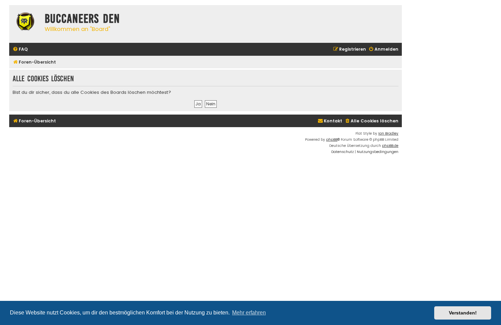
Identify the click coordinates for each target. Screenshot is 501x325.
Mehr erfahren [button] (249, 312)
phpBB (331, 139)
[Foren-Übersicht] (25, 22)
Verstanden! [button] (463, 312)
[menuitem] (20, 49)
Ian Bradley (388, 133)
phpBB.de (390, 145)
